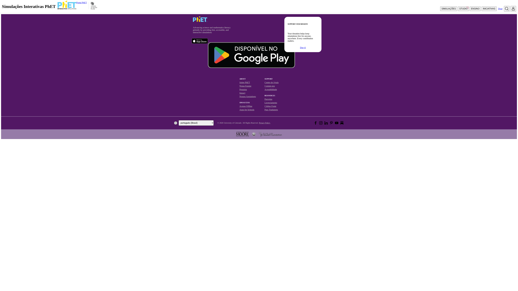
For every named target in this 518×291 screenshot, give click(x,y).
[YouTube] (337, 123)
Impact (242, 93)
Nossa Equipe (245, 86)
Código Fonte (270, 106)
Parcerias (268, 99)
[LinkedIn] (326, 123)
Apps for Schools (246, 110)
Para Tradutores (271, 110)
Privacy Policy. (264, 123)
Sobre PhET (244, 82)
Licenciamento (271, 103)
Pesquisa (243, 89)
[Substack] (342, 123)
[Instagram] (321, 123)
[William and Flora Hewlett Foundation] (270, 134)
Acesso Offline (245, 106)
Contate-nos (270, 86)
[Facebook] (315, 123)
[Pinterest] (331, 123)
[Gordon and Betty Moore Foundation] (242, 134)
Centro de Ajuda (272, 82)
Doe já (303, 47)
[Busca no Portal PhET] (507, 9)
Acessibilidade (271, 89)
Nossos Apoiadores (247, 96)
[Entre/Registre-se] (513, 9)
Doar (500, 9)
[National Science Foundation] (253, 134)
